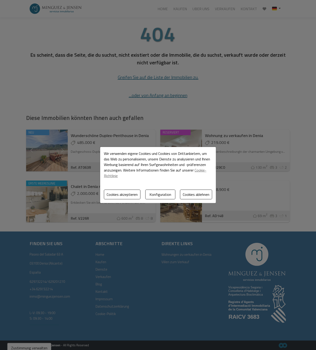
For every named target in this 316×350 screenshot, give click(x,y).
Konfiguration (160, 194)
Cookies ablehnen (196, 194)
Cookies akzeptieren (122, 194)
